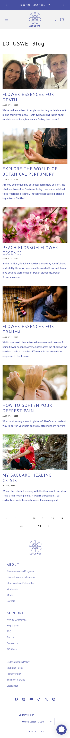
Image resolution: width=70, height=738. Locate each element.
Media (10, 595)
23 (61, 518)
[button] (7, 19)
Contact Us (13, 643)
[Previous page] (6, 518)
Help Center (13, 625)
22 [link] (52, 518)
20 (34, 518)
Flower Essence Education (21, 577)
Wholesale (12, 589)
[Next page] (48, 526)
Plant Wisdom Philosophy (20, 583)
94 (39, 526)
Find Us (10, 637)
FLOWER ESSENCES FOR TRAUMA (28, 329)
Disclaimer (12, 685)
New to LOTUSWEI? (17, 619)
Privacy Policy (14, 673)
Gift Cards (12, 649)
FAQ (9, 631)
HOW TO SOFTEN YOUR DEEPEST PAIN (27, 408)
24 (21, 526)
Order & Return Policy (18, 662)
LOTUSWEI (39, 732)
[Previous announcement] (6, 4)
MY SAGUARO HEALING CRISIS (27, 477)
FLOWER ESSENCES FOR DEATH (28, 97)
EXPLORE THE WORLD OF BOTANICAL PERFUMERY (30, 171)
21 (43, 518)
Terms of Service (16, 679)
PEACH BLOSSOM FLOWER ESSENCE (30, 250)
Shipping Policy (15, 668)
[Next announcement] (63, 4)
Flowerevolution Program (20, 571)
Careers (11, 601)
